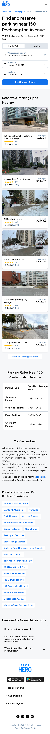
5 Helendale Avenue (14, 598)
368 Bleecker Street (14, 592)
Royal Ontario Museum (16, 503)
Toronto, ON (7, 12)
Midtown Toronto (13, 554)
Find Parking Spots (25, 82)
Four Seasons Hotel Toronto (18, 522)
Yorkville (33, 509)
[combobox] (25, 54)
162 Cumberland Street (16, 586)
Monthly (36, 46)
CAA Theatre (10, 516)
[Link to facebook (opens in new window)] (17, 717)
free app (40, 476)
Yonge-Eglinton (12, 529)
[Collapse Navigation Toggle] (46, 3)
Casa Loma (31, 529)
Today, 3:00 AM (15, 74)
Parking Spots (19, 12)
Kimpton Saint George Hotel (18, 605)
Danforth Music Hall (14, 509)
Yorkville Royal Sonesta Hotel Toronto (23, 548)
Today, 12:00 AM (16, 65)
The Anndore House (14, 573)
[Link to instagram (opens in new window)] (22, 717)
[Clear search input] (45, 54)
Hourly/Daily (14, 46)
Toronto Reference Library (18, 560)
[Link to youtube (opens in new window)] (32, 717)
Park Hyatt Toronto (14, 535)
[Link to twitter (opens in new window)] (27, 717)
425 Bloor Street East (15, 567)
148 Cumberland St (14, 579)
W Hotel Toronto (30, 516)
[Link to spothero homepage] (25, 668)
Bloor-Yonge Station (14, 541)
